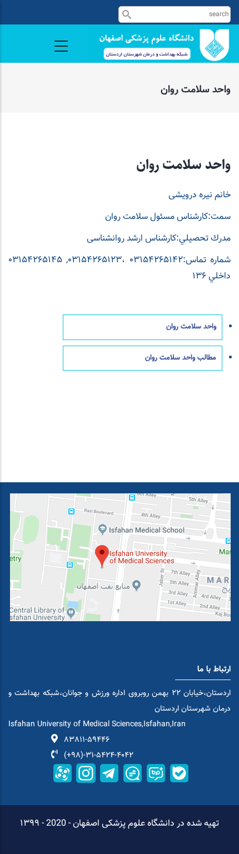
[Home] (159, 45)
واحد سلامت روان (191, 326)
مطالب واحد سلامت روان (180, 357)
